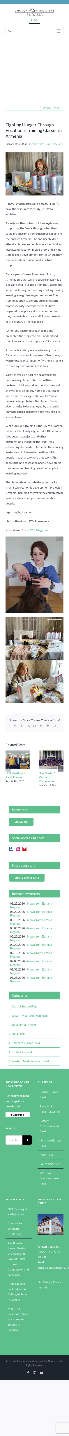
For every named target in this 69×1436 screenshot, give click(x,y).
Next (57, 107)
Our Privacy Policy (49, 1282)
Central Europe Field (24, 1006)
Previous (45, 107)
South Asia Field (21, 1052)
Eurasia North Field (39, 143)
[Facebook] (11, 849)
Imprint (42, 1287)
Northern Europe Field (25, 1042)
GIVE (34, 20)
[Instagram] (18, 849)
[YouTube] (24, 849)
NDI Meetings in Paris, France (18, 1211)
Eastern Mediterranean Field (29, 1015)
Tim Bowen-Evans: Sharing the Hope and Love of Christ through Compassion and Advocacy (18, 1258)
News (60, 143)
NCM (53, 143)
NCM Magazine (38, 530)
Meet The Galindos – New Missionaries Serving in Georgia (18, 1319)
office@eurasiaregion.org (53, 1267)
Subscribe (17, 1114)
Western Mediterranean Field (30, 1061)
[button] (8, 769)
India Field (18, 1033)
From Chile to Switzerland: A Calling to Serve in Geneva (17, 1291)
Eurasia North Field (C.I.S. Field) (50, 1109)
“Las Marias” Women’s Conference (47, 777)
